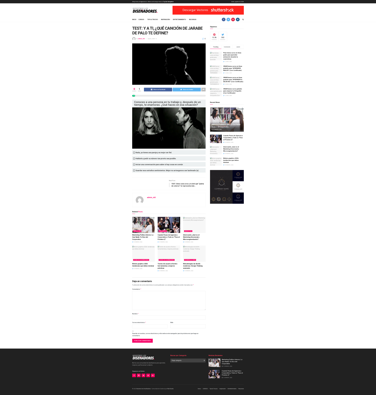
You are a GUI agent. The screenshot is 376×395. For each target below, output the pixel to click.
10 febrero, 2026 (137, 242)
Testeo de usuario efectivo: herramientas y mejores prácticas (168, 266)
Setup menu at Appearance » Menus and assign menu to (153, 1)
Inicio (134, 19)
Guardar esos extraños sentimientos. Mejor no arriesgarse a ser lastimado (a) (167, 170)
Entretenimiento (179, 19)
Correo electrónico (139, 322)
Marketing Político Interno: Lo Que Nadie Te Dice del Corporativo (142, 237)
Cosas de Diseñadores (141, 260)
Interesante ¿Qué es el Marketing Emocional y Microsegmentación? (191, 237)
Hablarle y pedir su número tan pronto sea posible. (156, 158)
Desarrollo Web (190, 260)
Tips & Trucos (152, 19)
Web (171, 322)
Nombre (135, 314)
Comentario (136, 289)
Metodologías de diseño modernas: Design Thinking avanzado (193, 266)
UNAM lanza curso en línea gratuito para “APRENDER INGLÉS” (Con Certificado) (232, 68)
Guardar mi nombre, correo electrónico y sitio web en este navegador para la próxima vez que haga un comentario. (165, 334)
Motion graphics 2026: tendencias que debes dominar (231, 160)
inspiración (165, 19)
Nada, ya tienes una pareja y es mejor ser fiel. (154, 152)
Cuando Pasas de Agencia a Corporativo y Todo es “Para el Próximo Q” (169, 237)
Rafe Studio (170, 388)
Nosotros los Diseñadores (143, 388)
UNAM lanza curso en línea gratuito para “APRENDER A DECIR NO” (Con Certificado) (233, 80)
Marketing (137, 231)
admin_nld (141, 38)
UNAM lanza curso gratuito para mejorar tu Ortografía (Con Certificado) (232, 91)
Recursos (192, 19)
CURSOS (141, 19)
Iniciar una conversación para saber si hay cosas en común (159, 164)
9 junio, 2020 (151, 38)
